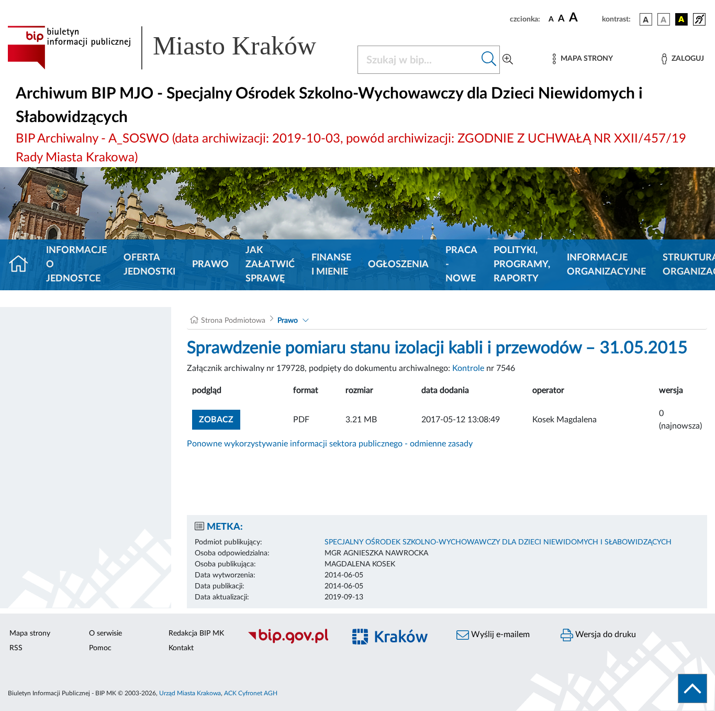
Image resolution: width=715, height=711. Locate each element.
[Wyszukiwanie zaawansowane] (507, 59)
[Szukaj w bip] (489, 60)
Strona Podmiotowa (233, 320)
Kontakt (181, 648)
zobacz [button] (219, 419)
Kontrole (468, 368)
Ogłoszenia (398, 264)
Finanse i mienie (331, 265)
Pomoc (100, 648)
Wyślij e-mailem (499, 634)
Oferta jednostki (149, 265)
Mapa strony (29, 633)
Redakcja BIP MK (196, 633)
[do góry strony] (692, 688)
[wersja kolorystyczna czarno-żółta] (681, 19)
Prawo (210, 264)
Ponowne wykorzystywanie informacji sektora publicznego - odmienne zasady (330, 444)
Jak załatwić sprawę (270, 264)
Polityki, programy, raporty (522, 264)
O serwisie (105, 633)
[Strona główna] (23, 265)
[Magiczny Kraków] (395, 643)
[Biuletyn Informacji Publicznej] (290, 642)
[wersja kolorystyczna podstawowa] (646, 19)
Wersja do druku (604, 634)
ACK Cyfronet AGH (250, 693)
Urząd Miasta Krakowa (190, 693)
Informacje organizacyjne (606, 265)
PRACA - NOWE (461, 264)
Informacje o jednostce (76, 264)
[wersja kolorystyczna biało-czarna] (664, 19)
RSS (16, 648)
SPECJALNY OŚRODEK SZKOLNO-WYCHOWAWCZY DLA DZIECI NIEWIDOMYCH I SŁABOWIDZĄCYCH (498, 542)
